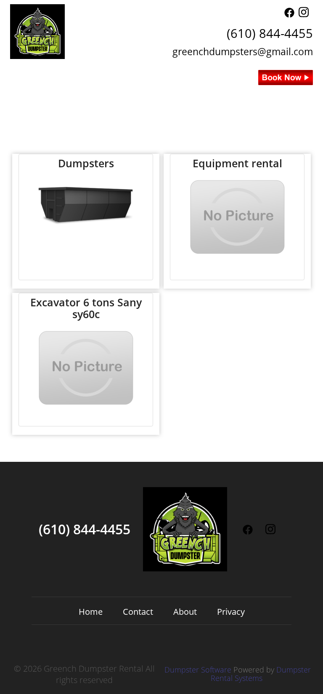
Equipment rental (237, 163)
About (200, 96)
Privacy (231, 611)
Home (122, 96)
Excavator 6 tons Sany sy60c (86, 308)
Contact (161, 96)
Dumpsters (86, 163)
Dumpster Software (197, 670)
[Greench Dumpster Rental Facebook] (289, 14)
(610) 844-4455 (270, 33)
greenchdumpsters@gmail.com (242, 51)
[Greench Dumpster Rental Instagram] (304, 14)
